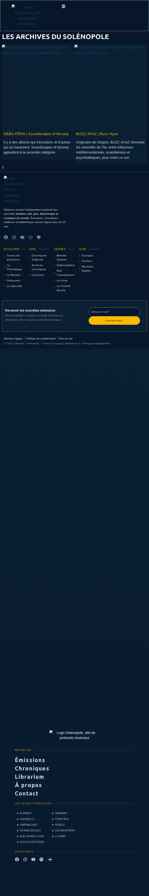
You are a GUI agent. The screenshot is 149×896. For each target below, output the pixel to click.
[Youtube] (22, 237)
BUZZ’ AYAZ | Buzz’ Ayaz (98, 134)
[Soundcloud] (50, 859)
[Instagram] (14, 237)
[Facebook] (6, 237)
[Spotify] (41, 859)
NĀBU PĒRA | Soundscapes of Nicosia (36, 134)
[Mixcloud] (31, 237)
